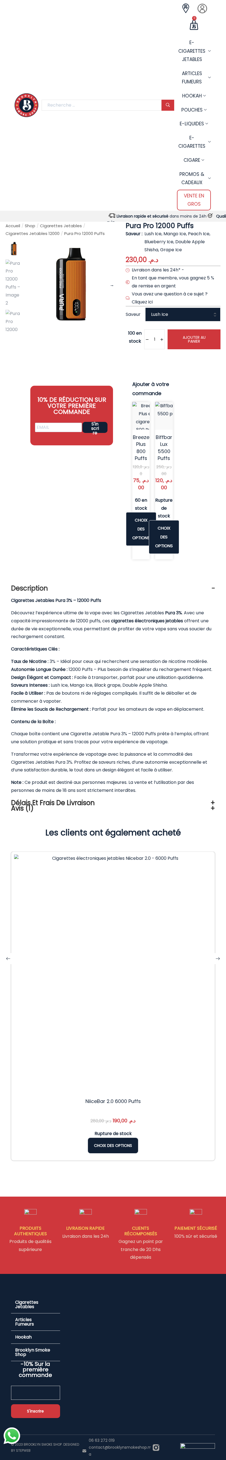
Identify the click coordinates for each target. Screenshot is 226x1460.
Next (111, 284)
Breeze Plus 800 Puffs (141, 448)
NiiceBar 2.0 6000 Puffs (113, 1101)
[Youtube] (169, 1447)
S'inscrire (95, 427)
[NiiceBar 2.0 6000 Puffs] (113, 974)
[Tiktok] (175, 1447)
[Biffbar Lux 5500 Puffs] (169, 416)
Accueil (13, 226)
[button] (35, 1304)
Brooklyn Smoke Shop (32, 1352)
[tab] (113, 588)
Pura (60, 762)
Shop (30, 226)
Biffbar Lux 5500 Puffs (164, 448)
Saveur (133, 314)
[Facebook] (162, 1447)
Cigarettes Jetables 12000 (33, 233)
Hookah (23, 1337)
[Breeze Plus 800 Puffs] (146, 416)
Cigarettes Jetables (61, 226)
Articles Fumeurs (24, 1321)
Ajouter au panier (194, 339)
